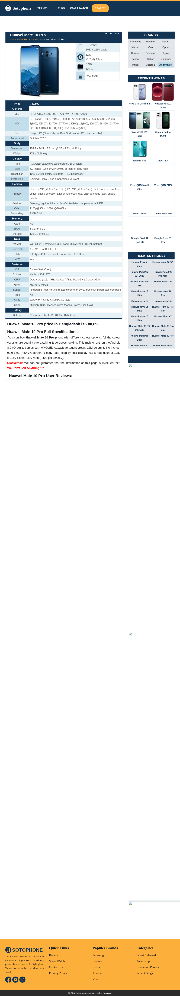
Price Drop (143, 961)
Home (13, 39)
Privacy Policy (58, 973)
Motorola (150, 64)
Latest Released (146, 955)
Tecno (135, 58)
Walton (150, 58)
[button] (50, 8)
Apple (165, 53)
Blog (61, 8)
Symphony (165, 58)
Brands (53, 955)
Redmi (165, 41)
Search (100, 8)
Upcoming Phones (147, 967)
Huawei (35, 39)
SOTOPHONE (27, 950)
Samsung (135, 41)
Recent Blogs (144, 973)
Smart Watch (78, 8)
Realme (150, 41)
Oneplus (150, 53)
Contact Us (56, 967)
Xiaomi (135, 47)
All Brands (165, 64)
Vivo (150, 47)
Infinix (135, 64)
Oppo (165, 47)
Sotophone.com (83, 993)
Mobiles (23, 39)
